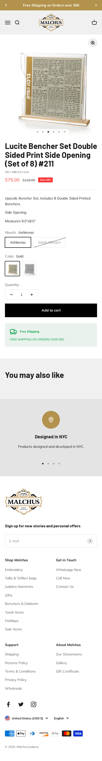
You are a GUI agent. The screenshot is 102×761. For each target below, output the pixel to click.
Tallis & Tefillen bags (21, 578)
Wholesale (13, 688)
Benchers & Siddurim (21, 603)
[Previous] (6, 5)
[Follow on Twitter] (21, 704)
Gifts (8, 595)
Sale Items (13, 629)
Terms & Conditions (20, 671)
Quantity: (12, 284)
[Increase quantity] (32, 295)
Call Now (63, 578)
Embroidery (14, 569)
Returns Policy (16, 663)
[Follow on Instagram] (33, 704)
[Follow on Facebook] (8, 704)
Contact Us (65, 586)
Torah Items (14, 612)
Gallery (61, 663)
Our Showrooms (69, 654)
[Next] (96, 5)
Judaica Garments (19, 586)
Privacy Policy (15, 679)
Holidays (12, 621)
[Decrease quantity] (11, 295)
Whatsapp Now (68, 569)
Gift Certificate (67, 671)
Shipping (12, 654)
